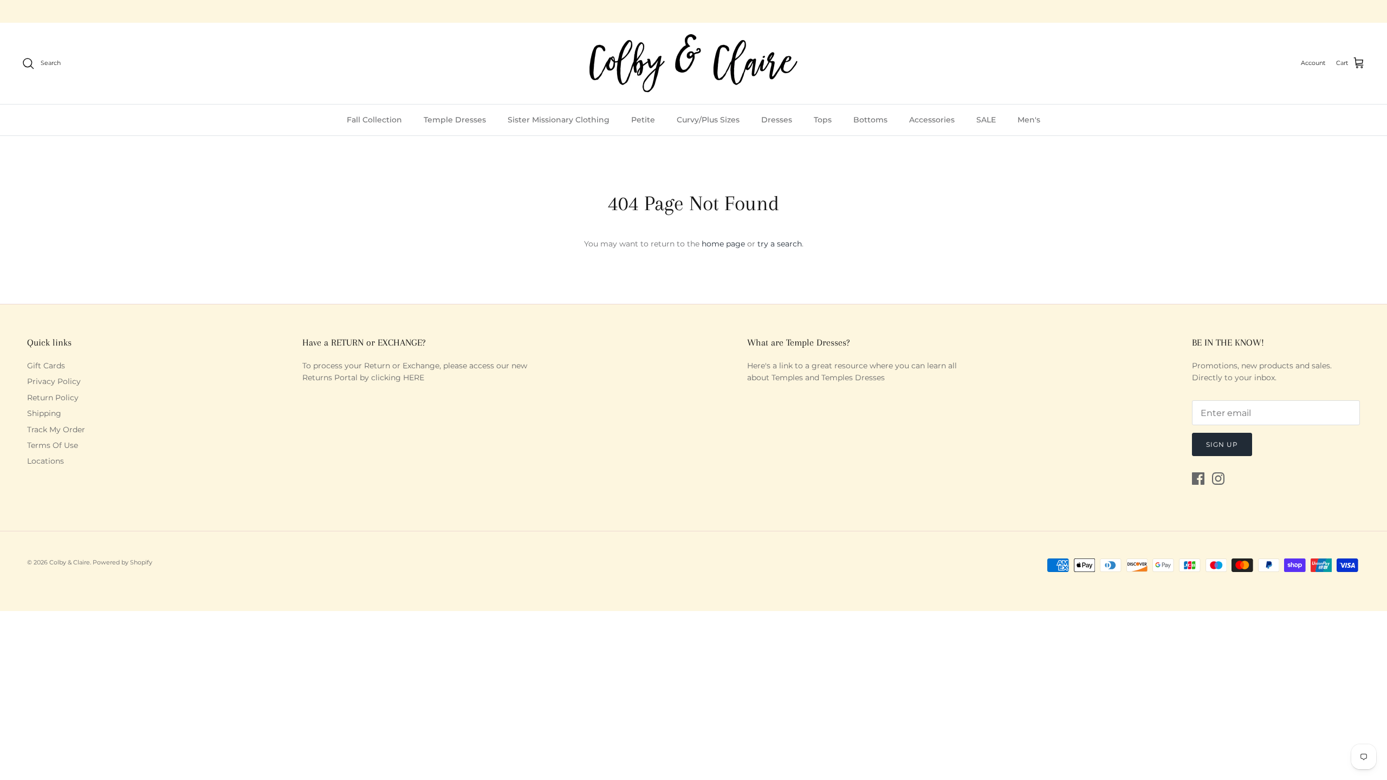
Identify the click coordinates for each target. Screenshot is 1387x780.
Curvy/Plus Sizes (708, 120)
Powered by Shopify (122, 562)
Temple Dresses (455, 120)
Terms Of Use (52, 445)
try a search (779, 244)
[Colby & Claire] (693, 63)
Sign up (1222, 444)
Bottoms (870, 120)
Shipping (44, 413)
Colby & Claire (69, 562)
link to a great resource (823, 365)
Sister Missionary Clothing (559, 120)
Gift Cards (46, 365)
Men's (1028, 120)
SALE (986, 120)
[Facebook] (1198, 478)
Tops (823, 120)
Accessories (932, 120)
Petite (643, 120)
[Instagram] (1218, 478)
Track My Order (56, 429)
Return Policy (53, 397)
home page (723, 244)
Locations (45, 461)
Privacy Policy (54, 381)
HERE (413, 377)
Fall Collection (374, 120)
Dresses (776, 120)
